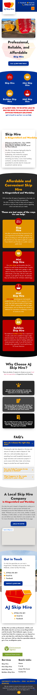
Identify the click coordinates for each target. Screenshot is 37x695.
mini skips (12, 265)
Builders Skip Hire (9, 100)
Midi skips (10, 299)
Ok (19, 692)
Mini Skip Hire (27, 84)
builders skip (17, 334)
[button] (32, 8)
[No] (34, 689)
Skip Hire (9, 83)
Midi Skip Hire (27, 100)
